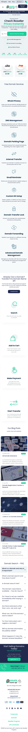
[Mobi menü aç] (3, 7)
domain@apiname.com (14, 698)
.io (20, 53)
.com (3, 53)
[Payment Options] (14, 702)
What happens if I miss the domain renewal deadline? (12, 637)
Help (9, 1)
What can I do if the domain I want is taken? (13, 614)
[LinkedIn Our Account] (15, 708)
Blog (13, 1)
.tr (25, 53)
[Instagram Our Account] (18, 708)
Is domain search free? (10, 583)
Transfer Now (14, 291)
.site (15, 53)
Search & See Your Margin (17, 34)
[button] (27, 70)
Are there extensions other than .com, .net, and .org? (12, 607)
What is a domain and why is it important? (13, 569)
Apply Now (13, 659)
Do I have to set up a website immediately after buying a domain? (13, 598)
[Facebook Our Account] (9, 708)
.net (9, 53)
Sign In (20, 1)
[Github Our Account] (7, 708)
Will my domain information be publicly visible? (12, 630)
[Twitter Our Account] (12, 708)
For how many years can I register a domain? (11, 622)
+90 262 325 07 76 (17, 668)
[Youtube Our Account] (21, 708)
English (5, 1)
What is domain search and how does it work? (12, 577)
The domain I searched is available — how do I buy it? (12, 590)
